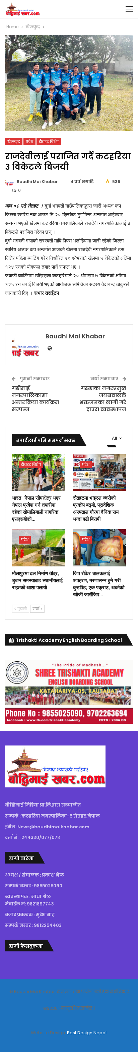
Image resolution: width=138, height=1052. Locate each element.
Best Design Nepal (87, 1033)
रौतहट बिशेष (49, 141)
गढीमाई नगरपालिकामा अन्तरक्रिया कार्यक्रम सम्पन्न (35, 399)
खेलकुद (13, 141)
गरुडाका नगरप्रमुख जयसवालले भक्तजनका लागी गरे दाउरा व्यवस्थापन (102, 399)
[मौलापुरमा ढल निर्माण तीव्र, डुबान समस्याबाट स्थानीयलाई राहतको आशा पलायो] (38, 547)
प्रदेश (29, 141)
